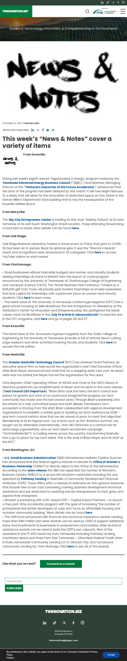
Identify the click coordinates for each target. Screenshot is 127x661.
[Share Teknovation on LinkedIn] (32, 130)
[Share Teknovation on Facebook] (43, 130)
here (75, 228)
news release (36, 470)
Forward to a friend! (61, 564)
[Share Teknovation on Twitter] (38, 130)
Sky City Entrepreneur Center (30, 220)
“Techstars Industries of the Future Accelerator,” (60, 187)
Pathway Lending (33, 479)
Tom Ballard (31, 123)
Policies (10, 657)
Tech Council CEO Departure (24, 391)
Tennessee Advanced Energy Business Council (36, 183)
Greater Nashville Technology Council (36, 362)
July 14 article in (74, 315)
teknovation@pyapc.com (63, 640)
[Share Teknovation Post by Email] (48, 130)
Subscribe (14, 588)
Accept (111, 654)
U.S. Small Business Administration (30, 458)
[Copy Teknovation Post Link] (53, 130)
